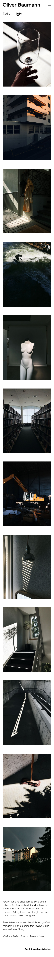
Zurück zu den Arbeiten (38, 949)
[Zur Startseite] (21, 5)
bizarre (32, 936)
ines (41, 936)
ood (24, 936)
